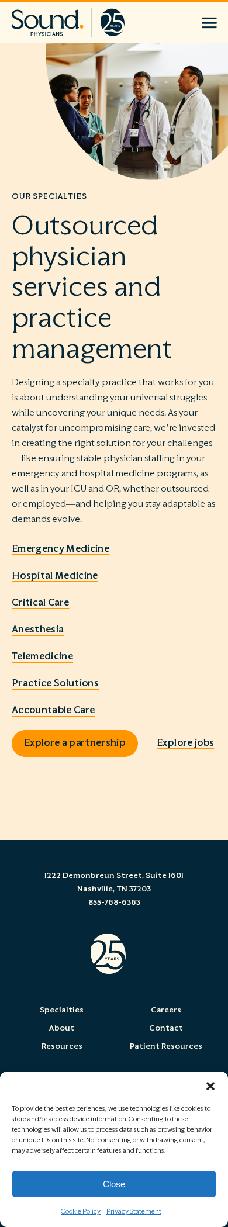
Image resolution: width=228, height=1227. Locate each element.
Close (114, 1184)
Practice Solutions (55, 683)
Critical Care (40, 602)
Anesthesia (38, 629)
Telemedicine (42, 656)
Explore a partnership (75, 743)
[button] (210, 1086)
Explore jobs (185, 743)
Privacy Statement (133, 1211)
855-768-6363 (114, 902)
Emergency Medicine (60, 549)
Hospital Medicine (55, 576)
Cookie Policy (81, 1211)
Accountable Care (53, 710)
